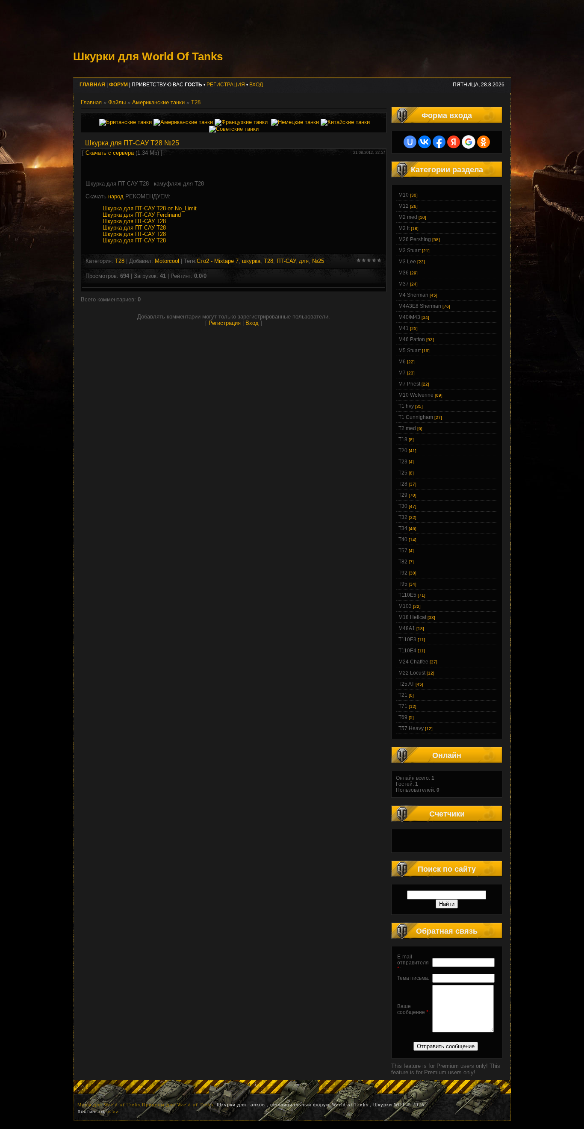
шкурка (251, 261)
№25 (318, 261)
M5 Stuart (409, 351)
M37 (403, 284)
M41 (403, 328)
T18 (402, 439)
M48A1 (406, 628)
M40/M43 (409, 317)
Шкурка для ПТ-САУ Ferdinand (142, 215)
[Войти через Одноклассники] (483, 142)
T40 (402, 539)
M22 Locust (411, 673)
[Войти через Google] (468, 142)
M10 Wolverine (416, 395)
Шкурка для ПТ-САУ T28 (134, 221)
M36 (403, 273)
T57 (402, 551)
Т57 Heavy (411, 728)
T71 (402, 706)
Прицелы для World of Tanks (177, 1104)
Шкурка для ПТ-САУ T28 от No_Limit (150, 208)
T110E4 (407, 651)
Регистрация (225, 85)
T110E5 (407, 595)
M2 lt (404, 228)
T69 (402, 717)
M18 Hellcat (412, 617)
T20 (402, 451)
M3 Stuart (409, 251)
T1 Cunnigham (415, 417)
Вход (256, 85)
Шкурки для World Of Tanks (148, 56)
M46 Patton (411, 339)
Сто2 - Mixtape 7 (218, 261)
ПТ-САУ (286, 261)
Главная (91, 102)
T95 (402, 584)
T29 (402, 495)
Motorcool (167, 261)
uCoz (112, 1111)
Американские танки (158, 102)
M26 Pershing (414, 239)
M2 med (407, 217)
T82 (402, 562)
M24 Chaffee (413, 662)
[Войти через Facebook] (439, 142)
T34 (402, 528)
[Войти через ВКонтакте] (424, 142)
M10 (403, 195)
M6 (402, 362)
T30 (402, 506)
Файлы (117, 102)
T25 (402, 473)
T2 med (407, 428)
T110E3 (407, 640)
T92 (402, 573)
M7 (402, 373)
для (304, 261)
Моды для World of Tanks (108, 1104)
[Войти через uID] (410, 142)
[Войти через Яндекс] (453, 142)
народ (116, 196)
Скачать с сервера (110, 153)
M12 (403, 206)
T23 (402, 462)
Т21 (402, 695)
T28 (196, 102)
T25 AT (406, 684)
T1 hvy (406, 406)
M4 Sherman (413, 295)
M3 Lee (407, 262)
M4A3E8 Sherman (419, 306)
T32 (402, 517)
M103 (405, 606)
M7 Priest (409, 384)
